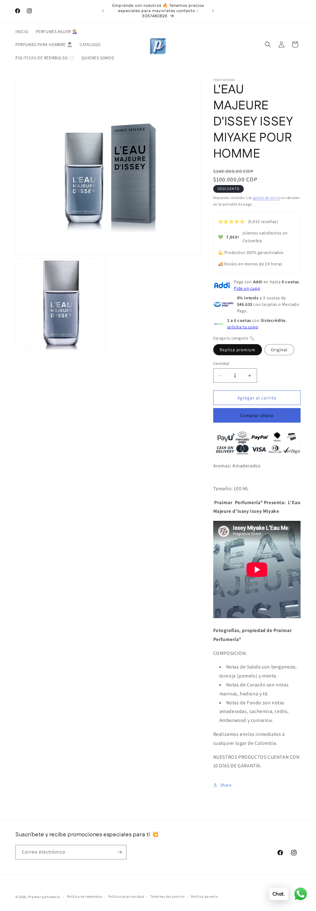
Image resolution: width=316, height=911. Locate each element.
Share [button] (226, 785)
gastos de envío (266, 197)
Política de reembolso (84, 896)
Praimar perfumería (44, 897)
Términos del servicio (167, 896)
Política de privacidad (126, 896)
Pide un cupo (247, 288)
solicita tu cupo (242, 327)
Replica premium (238, 349)
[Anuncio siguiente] (213, 11)
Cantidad (221, 363)
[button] (268, 44)
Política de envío (204, 896)
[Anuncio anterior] (103, 11)
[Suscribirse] (119, 852)
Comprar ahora (256, 415)
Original (279, 349)
